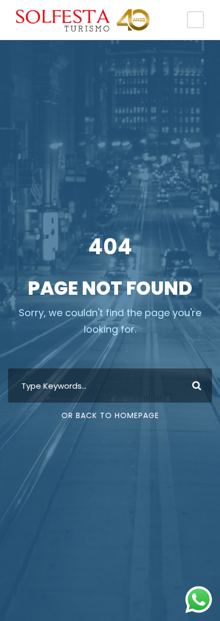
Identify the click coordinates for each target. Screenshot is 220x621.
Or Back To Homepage (110, 415)
